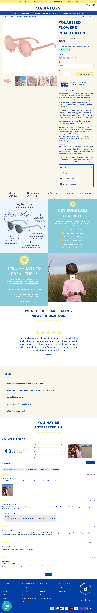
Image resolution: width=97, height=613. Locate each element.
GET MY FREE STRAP (32, 328)
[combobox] (23, 321)
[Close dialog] (79, 280)
